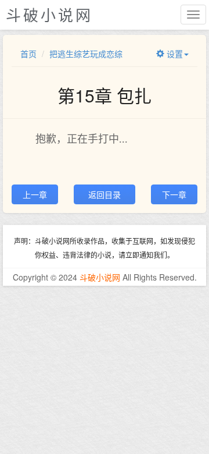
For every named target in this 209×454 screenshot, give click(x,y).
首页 (28, 53)
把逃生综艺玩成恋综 (85, 53)
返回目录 (104, 194)
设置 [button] (173, 53)
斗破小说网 (100, 277)
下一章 (174, 194)
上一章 (35, 194)
